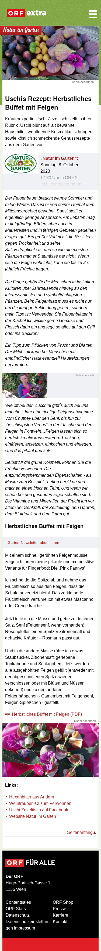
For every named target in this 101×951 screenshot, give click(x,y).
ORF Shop (63, 902)
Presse (59, 908)
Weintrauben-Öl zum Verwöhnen (40, 803)
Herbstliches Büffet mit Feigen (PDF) (47, 714)
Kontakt (60, 921)
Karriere (60, 915)
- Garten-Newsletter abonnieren (32, 542)
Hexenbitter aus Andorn (31, 797)
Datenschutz (18, 915)
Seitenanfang (80, 832)
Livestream (56, 184)
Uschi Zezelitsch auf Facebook (38, 810)
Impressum (24, 928)
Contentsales (18, 902)
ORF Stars (16, 908)
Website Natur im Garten (32, 816)
